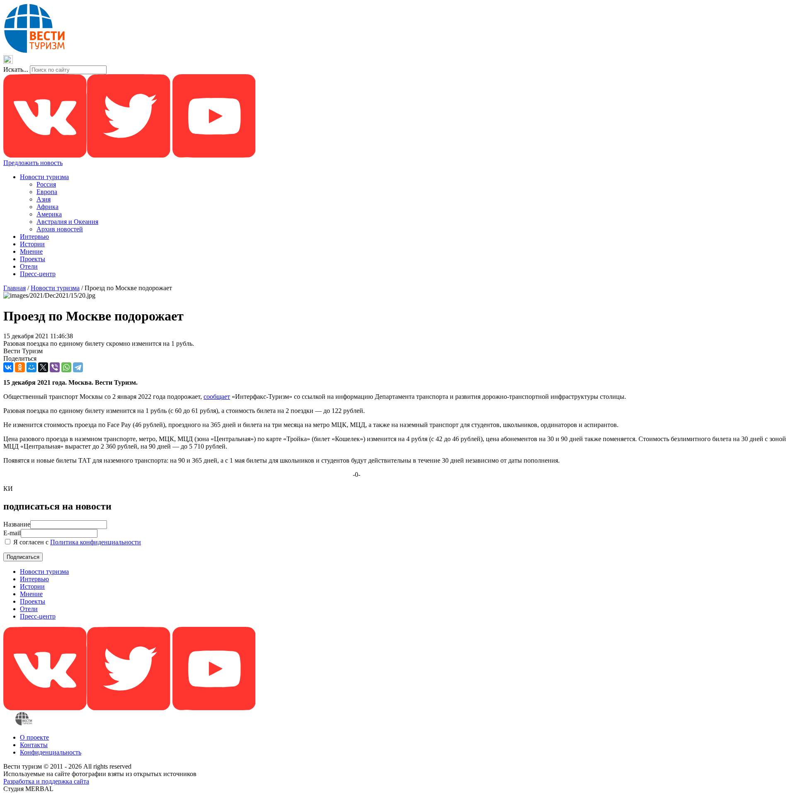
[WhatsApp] (66, 367)
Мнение (31, 251)
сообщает (217, 396)
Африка (47, 206)
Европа (46, 191)
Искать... (15, 69)
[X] (43, 367)
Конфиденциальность (50, 752)
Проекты (32, 258)
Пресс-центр (38, 273)
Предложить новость (33, 162)
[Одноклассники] (20, 367)
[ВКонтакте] (8, 367)
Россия (46, 184)
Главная (14, 287)
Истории (32, 244)
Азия (43, 199)
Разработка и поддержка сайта (46, 781)
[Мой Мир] (31, 367)
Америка (49, 214)
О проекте (34, 737)
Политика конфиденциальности (95, 542)
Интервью (34, 236)
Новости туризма (44, 176)
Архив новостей (59, 229)
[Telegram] (78, 367)
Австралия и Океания (67, 221)
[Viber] (55, 367)
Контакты (34, 744)
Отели (29, 266)
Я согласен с (76, 542)
